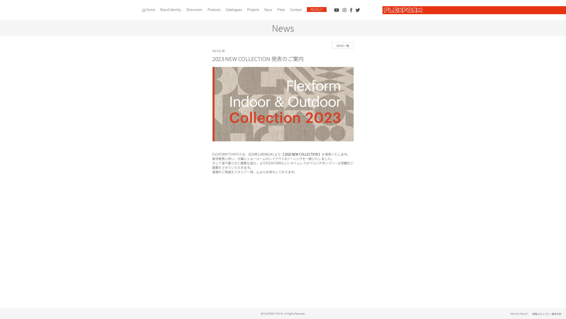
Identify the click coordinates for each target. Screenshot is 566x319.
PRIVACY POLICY (519, 313)
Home (150, 9)
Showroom (194, 9)
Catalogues (234, 9)
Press (281, 9)
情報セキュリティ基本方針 (547, 313)
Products (214, 9)
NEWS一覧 (343, 45)
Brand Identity (170, 9)
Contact (296, 9)
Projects (253, 9)
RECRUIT (316, 9)
